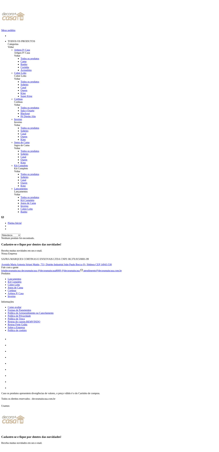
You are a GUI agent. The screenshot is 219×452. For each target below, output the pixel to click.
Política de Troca (16, 318)
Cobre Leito (20, 73)
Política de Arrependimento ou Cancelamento (31, 313)
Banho (24, 64)
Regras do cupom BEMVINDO (24, 321)
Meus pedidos (8, 30)
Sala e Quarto (27, 110)
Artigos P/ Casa (22, 50)
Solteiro (24, 84)
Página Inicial (14, 223)
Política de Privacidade (19, 316)
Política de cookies (17, 330)
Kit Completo (21, 165)
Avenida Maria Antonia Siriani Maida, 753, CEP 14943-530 (56, 264)
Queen (24, 90)
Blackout (25, 113)
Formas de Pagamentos (19, 310)
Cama (23, 61)
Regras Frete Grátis (17, 324)
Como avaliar (14, 307)
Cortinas (18, 99)
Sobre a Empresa (16, 327)
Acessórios (26, 70)
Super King (26, 96)
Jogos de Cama (21, 142)
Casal (23, 87)
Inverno (18, 119)
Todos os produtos (30, 58)
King (23, 93)
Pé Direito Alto (28, 116)
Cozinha (25, 67)
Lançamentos (21, 188)
